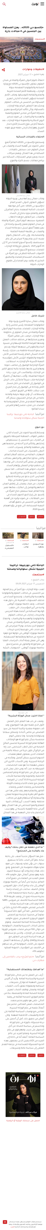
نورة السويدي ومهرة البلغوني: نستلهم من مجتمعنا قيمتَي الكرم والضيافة (38, 545)
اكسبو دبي (21, 517)
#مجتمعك (40, 540)
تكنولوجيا (22, 1055)
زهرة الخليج (39, 74)
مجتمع (40, 517)
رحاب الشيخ (38, 580)
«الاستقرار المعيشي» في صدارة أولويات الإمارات (9, 547)
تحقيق (31, 517)
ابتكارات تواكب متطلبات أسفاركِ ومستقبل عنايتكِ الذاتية (23, 545)
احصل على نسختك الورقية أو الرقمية (23, 1121)
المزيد (12, 1227)
